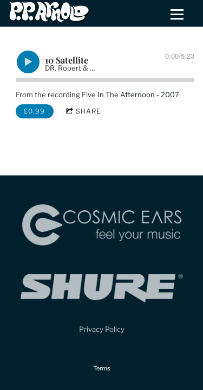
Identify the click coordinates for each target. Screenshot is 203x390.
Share (88, 111)
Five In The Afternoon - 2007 (130, 94)
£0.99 (34, 111)
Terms (101, 368)
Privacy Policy (102, 329)
